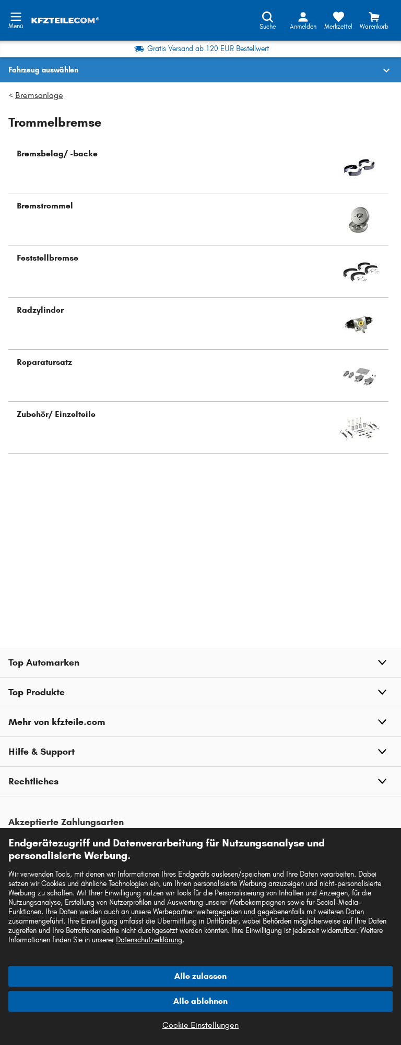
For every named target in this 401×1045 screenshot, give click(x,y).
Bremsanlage (39, 95)
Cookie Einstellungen (200, 1025)
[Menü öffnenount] (15, 15)
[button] (198, 167)
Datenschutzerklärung (149, 940)
